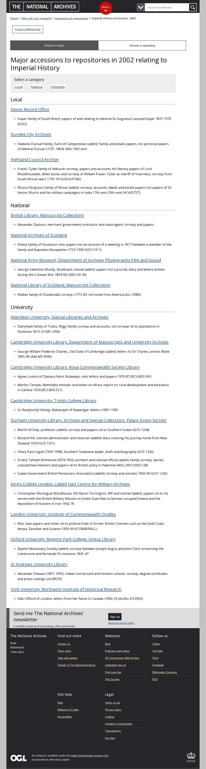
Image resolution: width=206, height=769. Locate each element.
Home (14, 18)
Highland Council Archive (35, 159)
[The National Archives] (44, 10)
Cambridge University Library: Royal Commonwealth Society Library (75, 367)
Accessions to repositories (71, 18)
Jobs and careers (68, 658)
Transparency (113, 730)
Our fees (110, 738)
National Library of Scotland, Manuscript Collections (60, 285)
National (37, 87)
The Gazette (112, 679)
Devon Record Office (30, 109)
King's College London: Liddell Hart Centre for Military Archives (70, 484)
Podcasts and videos (117, 651)
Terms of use (112, 702)
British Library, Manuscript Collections (47, 215)
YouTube (157, 651)
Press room (64, 651)
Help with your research (36, 18)
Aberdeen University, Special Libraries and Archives (59, 317)
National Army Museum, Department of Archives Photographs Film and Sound (86, 260)
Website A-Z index (68, 709)
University (58, 87)
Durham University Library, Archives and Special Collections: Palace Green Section (89, 420)
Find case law (113, 672)
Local (19, 87)
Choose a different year (27, 29)
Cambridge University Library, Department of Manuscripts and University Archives (90, 342)
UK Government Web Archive (122, 658)
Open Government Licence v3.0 (89, 755)
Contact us (64, 643)
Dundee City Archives (31, 134)
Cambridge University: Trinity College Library (53, 400)
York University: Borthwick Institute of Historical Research (66, 589)
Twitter (156, 643)
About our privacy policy (121, 623)
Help (60, 702)
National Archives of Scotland (39, 235)
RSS (155, 679)
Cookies (109, 716)
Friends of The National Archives (77, 665)
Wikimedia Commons (164, 672)
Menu (105, 7)
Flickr (155, 658)
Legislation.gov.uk (115, 665)
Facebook (158, 665)
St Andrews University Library (39, 564)
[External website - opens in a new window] (191, 762)
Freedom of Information (118, 723)
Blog (107, 643)
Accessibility (65, 716)
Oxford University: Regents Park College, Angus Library (63, 539)
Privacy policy (113, 709)
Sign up (115, 616)
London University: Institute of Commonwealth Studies (63, 514)
